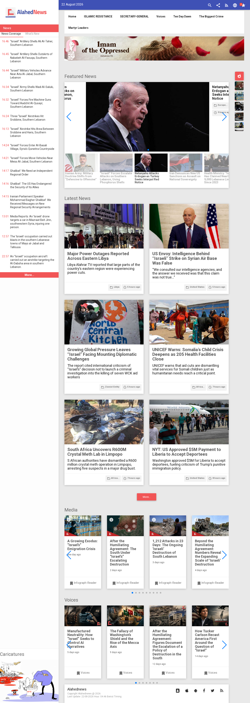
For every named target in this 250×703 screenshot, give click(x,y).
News (7, 28)
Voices (160, 16)
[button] (218, 6)
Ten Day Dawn (182, 16)
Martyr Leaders (78, 27)
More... (29, 275)
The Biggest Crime (211, 16)
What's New (32, 33)
